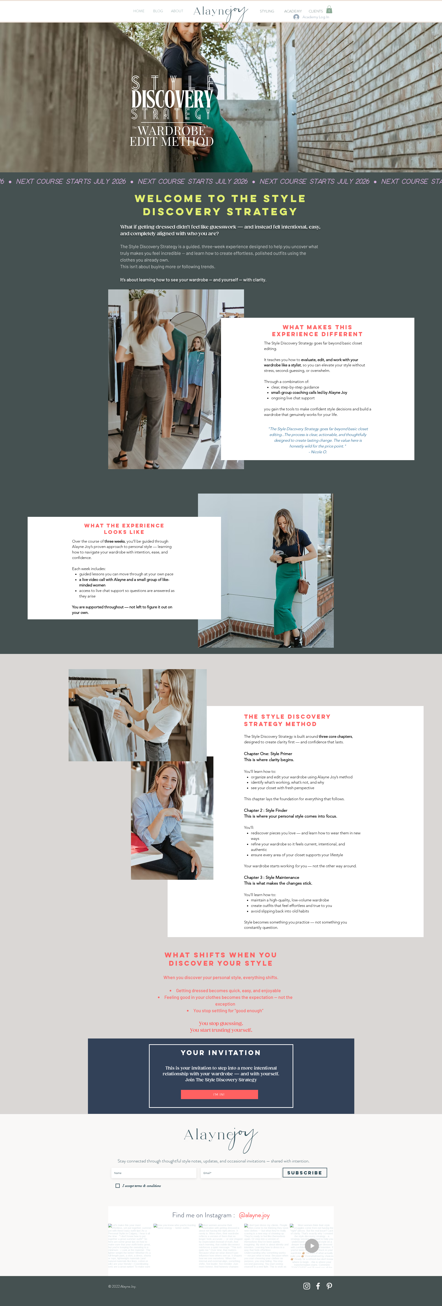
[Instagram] (306, 1286)
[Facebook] (318, 1286)
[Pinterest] (329, 1286)
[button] (329, 9)
